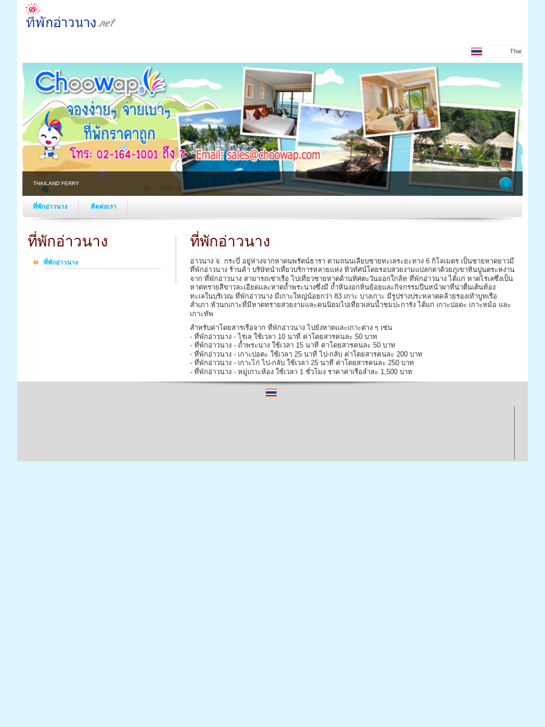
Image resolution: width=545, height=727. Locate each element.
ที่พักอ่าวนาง (50, 206)
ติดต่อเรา (104, 206)
